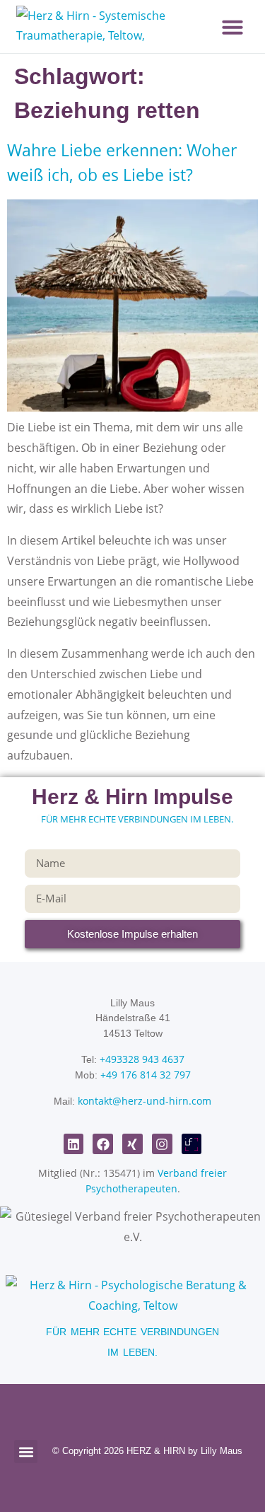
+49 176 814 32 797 (145, 1074)
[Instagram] (162, 1144)
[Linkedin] (74, 1144)
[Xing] (132, 1144)
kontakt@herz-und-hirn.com (144, 1100)
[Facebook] (103, 1144)
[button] (232, 27)
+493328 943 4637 (142, 1059)
